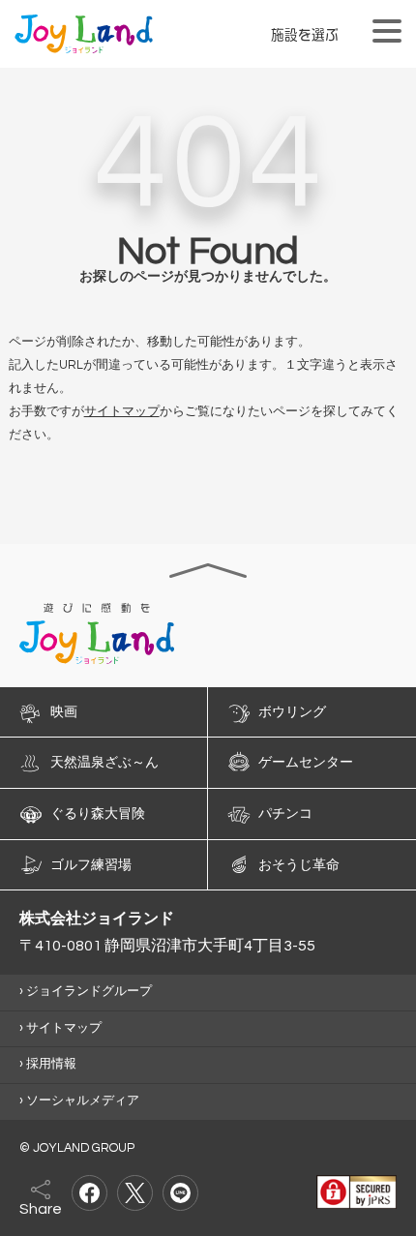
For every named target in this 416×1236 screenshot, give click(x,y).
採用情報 (51, 1064)
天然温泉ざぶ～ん (104, 762)
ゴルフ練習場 (91, 864)
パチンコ (285, 814)
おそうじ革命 (299, 864)
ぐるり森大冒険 (97, 814)
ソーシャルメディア (82, 1101)
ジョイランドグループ (89, 991)
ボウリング (292, 711)
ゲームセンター (305, 762)
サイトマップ (122, 412)
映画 (63, 711)
